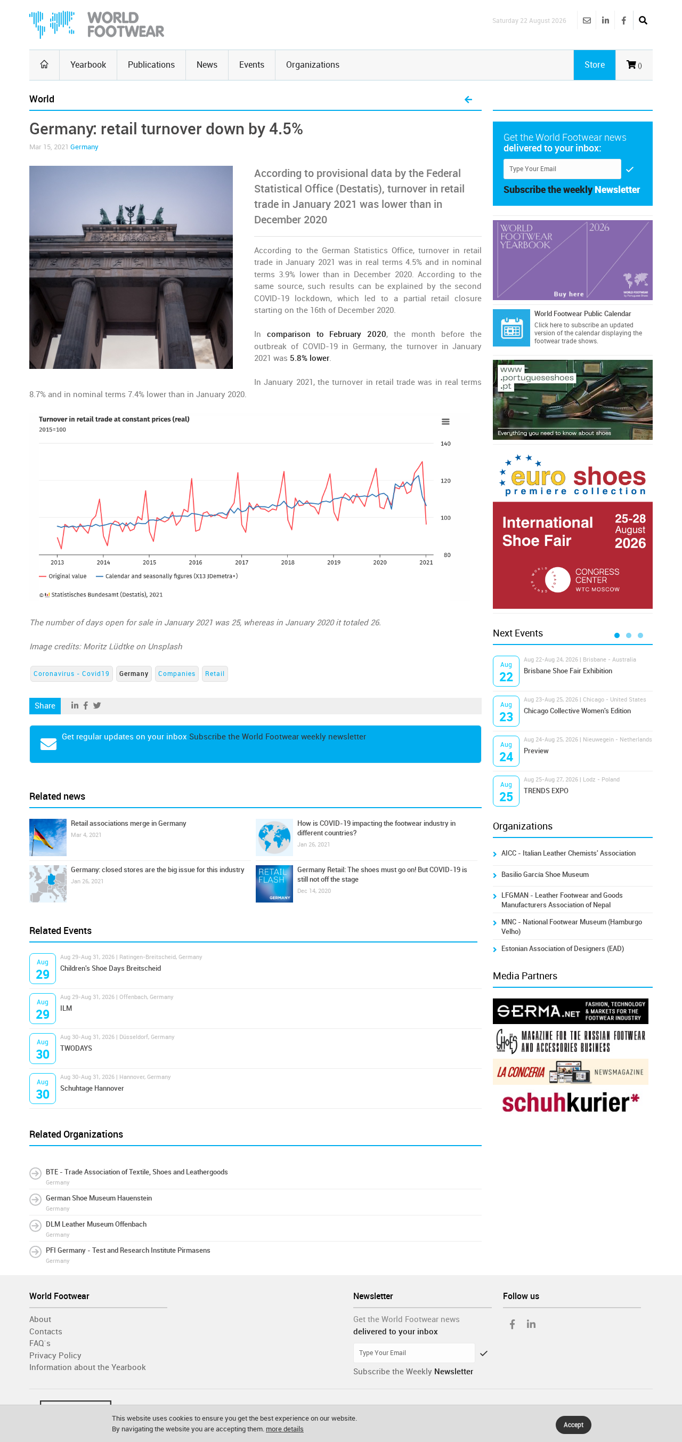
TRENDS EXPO (546, 791)
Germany (84, 147)
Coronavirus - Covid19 (72, 674)
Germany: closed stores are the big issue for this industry (158, 870)
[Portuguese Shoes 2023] (573, 400)
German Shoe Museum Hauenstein (99, 1198)
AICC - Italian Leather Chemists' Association (568, 853)
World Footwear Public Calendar (582, 314)
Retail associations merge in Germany (128, 823)
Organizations (312, 65)
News (207, 65)
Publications (151, 65)
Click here (548, 325)
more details (285, 1429)
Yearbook (88, 65)
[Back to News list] (468, 100)
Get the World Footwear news (406, 1319)
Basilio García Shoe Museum (545, 875)
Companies (177, 674)
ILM (66, 1008)
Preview (536, 751)
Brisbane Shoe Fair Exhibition (568, 671)
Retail (215, 674)
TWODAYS (76, 1048)
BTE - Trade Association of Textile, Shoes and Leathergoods (137, 1172)
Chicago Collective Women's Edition (577, 711)
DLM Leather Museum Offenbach (96, 1224)
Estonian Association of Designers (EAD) (562, 949)
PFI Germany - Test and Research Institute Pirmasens (128, 1250)
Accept (573, 1425)
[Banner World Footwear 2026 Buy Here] (573, 260)
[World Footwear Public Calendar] (511, 328)
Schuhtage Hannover (92, 1088)
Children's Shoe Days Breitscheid (110, 968)
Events (251, 65)
